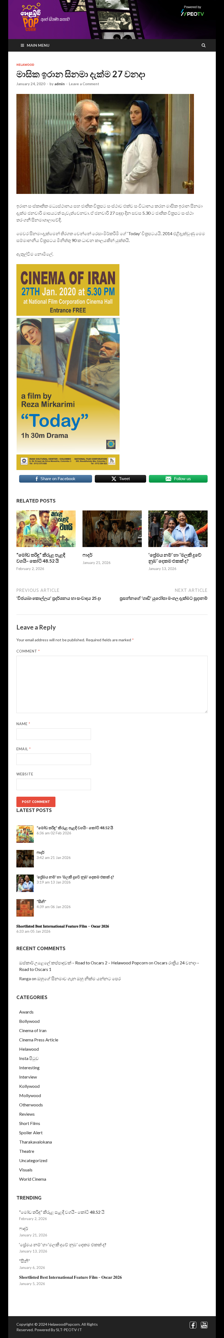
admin (59, 84)
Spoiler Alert (31, 1132)
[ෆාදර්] (112, 548)
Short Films (29, 1123)
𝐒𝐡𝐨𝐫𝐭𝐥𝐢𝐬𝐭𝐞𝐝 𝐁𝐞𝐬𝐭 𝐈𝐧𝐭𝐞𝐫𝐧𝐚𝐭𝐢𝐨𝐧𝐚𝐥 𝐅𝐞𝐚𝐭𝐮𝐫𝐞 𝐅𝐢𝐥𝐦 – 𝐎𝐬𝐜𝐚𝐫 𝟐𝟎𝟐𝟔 (62, 926)
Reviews (27, 1114)
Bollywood (29, 1021)
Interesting (29, 1067)
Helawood (25, 64)
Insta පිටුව (29, 1058)
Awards (26, 1011)
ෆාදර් (87, 555)
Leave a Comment (84, 84)
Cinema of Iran (32, 1030)
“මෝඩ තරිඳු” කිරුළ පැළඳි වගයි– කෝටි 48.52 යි (40, 558)
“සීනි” (41, 901)
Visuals (26, 1169)
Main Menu (38, 45)
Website (24, 774)
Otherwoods (31, 1104)
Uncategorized (33, 1160)
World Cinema (32, 1179)
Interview (28, 1076)
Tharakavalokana (35, 1141)
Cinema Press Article (38, 1039)
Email (23, 749)
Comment (28, 651)
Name (23, 724)
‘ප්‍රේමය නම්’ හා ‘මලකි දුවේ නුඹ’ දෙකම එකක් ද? (174, 558)
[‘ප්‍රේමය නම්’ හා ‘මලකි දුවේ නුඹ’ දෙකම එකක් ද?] (178, 548)
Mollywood (30, 1095)
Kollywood (29, 1086)
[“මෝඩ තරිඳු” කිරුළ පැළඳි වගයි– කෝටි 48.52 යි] (46, 548)
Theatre (26, 1151)
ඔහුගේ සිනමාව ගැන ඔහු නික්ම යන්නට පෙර (79, 978)
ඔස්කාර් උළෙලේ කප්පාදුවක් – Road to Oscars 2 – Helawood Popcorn (83, 962)
